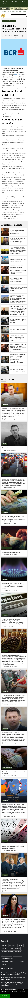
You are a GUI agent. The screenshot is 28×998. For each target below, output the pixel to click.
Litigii (21, 945)
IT (15, 958)
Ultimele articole (7, 380)
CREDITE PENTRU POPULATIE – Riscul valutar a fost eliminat (18, 289)
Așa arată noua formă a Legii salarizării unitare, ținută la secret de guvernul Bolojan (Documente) (13, 984)
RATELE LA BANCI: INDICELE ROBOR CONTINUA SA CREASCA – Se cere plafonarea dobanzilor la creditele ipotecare (18, 347)
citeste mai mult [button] (23, 991)
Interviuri (20, 961)
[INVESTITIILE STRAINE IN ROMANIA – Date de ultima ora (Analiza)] (5, 329)
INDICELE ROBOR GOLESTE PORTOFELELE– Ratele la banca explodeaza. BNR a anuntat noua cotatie (17, 241)
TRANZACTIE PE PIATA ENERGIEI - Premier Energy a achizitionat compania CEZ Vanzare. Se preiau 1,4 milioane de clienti (13, 586)
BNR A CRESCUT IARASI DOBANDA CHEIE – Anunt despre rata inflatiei (17, 280)
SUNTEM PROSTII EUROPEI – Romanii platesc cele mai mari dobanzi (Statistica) (18, 259)
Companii (18, 952)
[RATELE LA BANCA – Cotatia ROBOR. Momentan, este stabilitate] (5, 321)
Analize (4, 945)
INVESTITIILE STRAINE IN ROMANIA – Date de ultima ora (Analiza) (17, 329)
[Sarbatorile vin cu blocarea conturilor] (14, 434)
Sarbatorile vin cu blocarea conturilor (12, 448)
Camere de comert (14, 948)
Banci (4, 948)
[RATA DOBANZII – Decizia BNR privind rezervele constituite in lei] (5, 232)
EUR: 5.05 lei (14, 1)
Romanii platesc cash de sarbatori (11, 552)
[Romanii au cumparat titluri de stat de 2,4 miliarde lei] (14, 758)
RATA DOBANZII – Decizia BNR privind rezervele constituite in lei (17, 232)
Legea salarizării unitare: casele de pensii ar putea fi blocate (13, 978)
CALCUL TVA (23, 1)
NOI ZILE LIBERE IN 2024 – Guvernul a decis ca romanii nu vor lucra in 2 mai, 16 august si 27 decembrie (13, 846)
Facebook (17, 75)
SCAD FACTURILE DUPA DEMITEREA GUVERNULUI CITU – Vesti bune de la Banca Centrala (18, 338)
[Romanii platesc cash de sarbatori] (14, 538)
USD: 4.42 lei (5, 1)
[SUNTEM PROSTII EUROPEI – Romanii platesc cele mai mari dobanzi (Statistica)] (5, 260)
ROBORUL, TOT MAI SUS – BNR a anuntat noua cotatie (17, 370)
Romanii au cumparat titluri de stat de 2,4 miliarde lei (13, 772)
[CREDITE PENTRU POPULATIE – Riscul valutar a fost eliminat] (5, 289)
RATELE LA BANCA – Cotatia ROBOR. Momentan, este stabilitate (18, 321)
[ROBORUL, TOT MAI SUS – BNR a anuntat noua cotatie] (5, 370)
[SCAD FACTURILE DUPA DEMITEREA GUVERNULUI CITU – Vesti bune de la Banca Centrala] (5, 338)
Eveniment (12, 945)
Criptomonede (6, 955)
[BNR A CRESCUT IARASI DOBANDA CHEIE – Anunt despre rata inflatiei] (5, 280)
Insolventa (17, 955)
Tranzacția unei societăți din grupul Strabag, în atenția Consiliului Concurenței (13, 973)
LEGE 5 (4, 3)
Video (4, 964)
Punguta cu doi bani (8, 961)
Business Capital (7, 958)
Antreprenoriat (7, 952)
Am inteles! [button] (5, 996)
